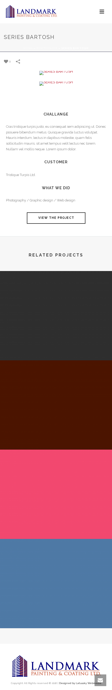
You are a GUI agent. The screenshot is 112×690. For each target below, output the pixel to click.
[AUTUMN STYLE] (56, 471)
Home (28, 48)
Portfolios (47, 48)
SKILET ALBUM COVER (56, 614)
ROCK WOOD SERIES (56, 436)
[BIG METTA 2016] (56, 293)
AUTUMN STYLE (56, 525)
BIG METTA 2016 (56, 346)
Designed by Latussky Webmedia (80, 683)
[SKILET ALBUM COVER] (56, 561)
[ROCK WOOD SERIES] (56, 382)
